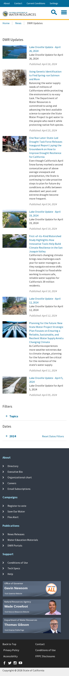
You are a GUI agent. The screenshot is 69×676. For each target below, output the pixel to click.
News (18, 23)
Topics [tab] (13, 416)
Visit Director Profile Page (14, 630)
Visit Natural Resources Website (17, 612)
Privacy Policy (11, 650)
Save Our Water (16, 511)
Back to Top (9, 644)
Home (6, 23)
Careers (12, 483)
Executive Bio (15, 471)
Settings (54, 3)
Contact (18, 3)
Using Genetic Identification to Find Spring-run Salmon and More (45, 75)
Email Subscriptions (19, 488)
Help (10, 574)
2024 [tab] (12, 436)
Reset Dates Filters (53, 436)
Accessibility (10, 656)
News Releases (16, 534)
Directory (13, 466)
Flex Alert (13, 517)
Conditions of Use (18, 562)
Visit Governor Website (13, 593)
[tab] (34, 416)
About (7, 3)
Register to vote (17, 505)
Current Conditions (36, 3)
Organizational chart (20, 477)
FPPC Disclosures (45, 656)
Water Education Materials (23, 539)
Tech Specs (14, 568)
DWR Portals (15, 545)
